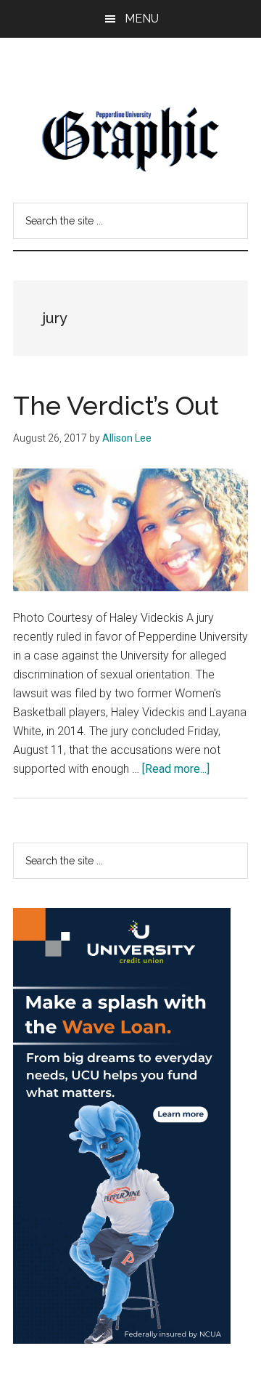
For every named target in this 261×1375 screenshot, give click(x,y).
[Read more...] (176, 769)
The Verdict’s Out (116, 405)
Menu (142, 18)
